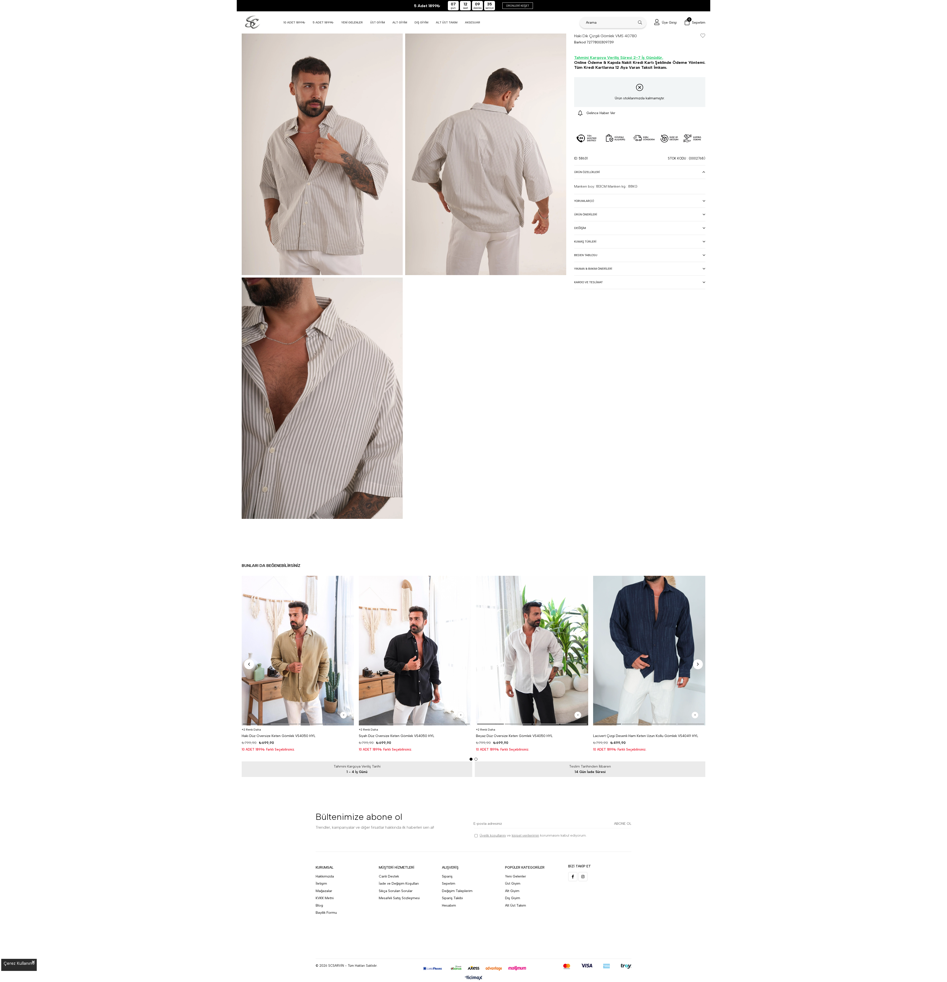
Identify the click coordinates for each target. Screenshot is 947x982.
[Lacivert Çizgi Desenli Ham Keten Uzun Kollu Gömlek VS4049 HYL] (649, 650)
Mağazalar (324, 891)
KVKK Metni (325, 898)
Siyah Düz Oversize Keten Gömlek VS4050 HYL (396, 736)
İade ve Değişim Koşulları (399, 883)
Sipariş (447, 876)
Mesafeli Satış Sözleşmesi (399, 898)
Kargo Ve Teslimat (588, 282)
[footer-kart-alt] (473, 968)
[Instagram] (582, 876)
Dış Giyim (512, 898)
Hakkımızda (325, 876)
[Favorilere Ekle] (702, 36)
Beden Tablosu (585, 255)
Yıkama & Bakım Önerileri (593, 268)
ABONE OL (622, 824)
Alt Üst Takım (515, 905)
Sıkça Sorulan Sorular (396, 891)
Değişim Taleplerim (457, 891)
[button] (471, 759)
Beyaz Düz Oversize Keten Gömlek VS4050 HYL (514, 736)
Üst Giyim (512, 883)
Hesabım (449, 905)
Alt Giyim (512, 891)
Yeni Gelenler (515, 876)
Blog (319, 905)
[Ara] (640, 22)
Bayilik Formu (326, 913)
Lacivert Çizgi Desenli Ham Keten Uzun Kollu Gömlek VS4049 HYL (645, 736)
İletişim (321, 883)
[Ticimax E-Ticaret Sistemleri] (473, 978)
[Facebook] (572, 876)
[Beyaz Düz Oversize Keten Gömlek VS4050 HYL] (532, 650)
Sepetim (448, 883)
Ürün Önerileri (585, 214)
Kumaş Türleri (585, 241)
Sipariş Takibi (452, 898)
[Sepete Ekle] (343, 715)
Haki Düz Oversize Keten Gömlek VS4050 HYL (278, 736)
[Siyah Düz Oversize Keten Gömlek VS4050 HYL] (415, 650)
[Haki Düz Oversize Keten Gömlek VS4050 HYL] (298, 650)
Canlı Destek (389, 876)
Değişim (580, 228)
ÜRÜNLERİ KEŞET (517, 5)
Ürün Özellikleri (587, 172)
